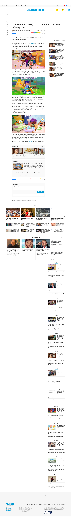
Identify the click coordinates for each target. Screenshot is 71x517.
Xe (56, 456)
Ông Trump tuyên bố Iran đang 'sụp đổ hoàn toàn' (60, 284)
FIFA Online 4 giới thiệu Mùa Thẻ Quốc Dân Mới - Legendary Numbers (27, 172)
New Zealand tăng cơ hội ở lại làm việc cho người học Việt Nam (55, 397)
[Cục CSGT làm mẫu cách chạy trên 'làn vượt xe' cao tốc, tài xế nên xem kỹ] (52, 460)
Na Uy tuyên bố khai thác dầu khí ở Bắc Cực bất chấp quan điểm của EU (56, 291)
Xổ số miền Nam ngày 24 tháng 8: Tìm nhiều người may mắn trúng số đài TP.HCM (55, 329)
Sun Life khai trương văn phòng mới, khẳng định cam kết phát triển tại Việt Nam (55, 310)
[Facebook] (66, 5)
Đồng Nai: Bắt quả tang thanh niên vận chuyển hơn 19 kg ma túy (56, 272)
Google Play (34, 200)
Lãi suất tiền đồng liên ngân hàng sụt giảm (55, 307)
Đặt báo (28, 504)
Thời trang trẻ (56, 474)
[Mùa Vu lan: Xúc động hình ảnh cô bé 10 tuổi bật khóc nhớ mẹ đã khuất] (52, 319)
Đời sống (56, 315)
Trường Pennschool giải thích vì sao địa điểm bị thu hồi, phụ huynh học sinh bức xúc (60, 391)
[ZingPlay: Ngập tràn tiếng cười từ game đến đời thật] (18, 166)
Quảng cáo (33, 504)
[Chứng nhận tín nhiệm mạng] (48, 512)
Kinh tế (56, 298)
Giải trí (56, 351)
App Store (31, 141)
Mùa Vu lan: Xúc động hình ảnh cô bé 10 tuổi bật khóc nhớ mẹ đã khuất (61, 319)
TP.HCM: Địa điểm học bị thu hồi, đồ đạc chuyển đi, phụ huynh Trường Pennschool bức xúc (56, 400)
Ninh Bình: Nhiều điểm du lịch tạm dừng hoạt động (56, 347)
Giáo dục (56, 387)
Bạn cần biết (18, 5)
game (21, 42)
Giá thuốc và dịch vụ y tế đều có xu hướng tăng (61, 426)
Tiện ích (22, 5)
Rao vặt (57, 497)
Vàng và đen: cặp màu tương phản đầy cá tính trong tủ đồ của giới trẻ (56, 487)
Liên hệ (26, 5)
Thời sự (56, 262)
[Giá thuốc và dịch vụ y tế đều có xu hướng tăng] (52, 427)
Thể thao (56, 406)
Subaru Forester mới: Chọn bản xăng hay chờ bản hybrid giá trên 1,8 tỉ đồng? (56, 466)
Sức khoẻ (20, 497)
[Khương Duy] (13, 31)
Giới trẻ (56, 368)
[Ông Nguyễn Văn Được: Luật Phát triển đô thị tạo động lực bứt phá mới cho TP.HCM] (52, 267)
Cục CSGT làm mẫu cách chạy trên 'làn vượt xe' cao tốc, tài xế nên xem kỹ (60, 460)
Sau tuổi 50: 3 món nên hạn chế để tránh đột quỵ (55, 433)
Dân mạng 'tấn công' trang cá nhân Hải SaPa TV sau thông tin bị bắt (60, 355)
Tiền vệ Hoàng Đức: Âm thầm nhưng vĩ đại (55, 415)
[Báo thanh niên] (35, 10)
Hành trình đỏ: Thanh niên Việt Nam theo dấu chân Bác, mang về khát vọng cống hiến (56, 382)
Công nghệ (14, 21)
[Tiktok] (68, 5)
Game (18, 21)
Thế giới (56, 281)
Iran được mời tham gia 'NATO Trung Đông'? (56, 293)
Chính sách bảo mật (46, 504)
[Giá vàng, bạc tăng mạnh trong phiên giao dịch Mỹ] (52, 302)
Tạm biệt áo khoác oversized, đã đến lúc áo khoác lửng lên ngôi (60, 479)
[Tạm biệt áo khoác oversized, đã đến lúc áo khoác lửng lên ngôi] (52, 479)
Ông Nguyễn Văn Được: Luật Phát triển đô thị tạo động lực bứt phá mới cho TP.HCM (60, 267)
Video (45, 500)
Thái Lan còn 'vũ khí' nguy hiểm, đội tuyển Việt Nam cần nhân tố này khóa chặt (61, 410)
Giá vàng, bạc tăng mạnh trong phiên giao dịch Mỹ (60, 301)
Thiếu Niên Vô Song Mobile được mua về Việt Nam (23, 175)
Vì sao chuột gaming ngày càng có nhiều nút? (56, 449)
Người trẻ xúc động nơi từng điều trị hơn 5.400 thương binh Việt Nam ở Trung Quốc (60, 373)
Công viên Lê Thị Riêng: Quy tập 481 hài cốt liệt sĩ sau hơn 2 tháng (56, 276)
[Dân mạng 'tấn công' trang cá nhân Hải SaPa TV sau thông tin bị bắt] (52, 355)
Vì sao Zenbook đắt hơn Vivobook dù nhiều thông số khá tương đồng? (60, 444)
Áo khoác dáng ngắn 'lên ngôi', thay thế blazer (56, 483)
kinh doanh (22, 138)
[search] (10, 10)
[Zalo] (69, 5)
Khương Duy (16, 30)
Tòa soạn (40, 504)
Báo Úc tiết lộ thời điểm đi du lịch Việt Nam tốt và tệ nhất (56, 343)
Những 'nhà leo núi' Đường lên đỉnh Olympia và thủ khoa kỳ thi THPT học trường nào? (56, 378)
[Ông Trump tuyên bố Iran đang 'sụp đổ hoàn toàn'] (52, 285)
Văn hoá (32, 497)
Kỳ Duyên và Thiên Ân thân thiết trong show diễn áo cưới (56, 364)
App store (13, 200)
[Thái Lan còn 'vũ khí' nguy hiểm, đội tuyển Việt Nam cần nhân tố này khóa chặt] (52, 410)
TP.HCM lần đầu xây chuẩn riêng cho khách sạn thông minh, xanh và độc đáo (60, 337)
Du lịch (56, 333)
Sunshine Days (18, 200)
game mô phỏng (24, 200)
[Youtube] (64, 5)
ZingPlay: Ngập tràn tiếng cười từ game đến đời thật (34, 163)
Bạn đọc (57, 495)
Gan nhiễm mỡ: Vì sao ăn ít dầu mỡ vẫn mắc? (56, 436)
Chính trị (8, 495)
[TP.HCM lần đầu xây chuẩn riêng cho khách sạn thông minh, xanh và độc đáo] (52, 337)
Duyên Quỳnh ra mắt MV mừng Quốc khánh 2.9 (56, 360)
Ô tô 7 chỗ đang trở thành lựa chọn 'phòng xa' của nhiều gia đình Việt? (56, 470)
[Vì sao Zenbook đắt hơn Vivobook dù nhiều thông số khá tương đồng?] (52, 444)
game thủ (33, 43)
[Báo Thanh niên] (10, 504)
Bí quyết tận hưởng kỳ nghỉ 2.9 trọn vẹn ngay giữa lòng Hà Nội (56, 325)
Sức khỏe (56, 423)
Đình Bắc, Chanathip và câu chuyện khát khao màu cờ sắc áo (56, 419)
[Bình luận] (7, 30)
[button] (7, 22)
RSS (36, 504)
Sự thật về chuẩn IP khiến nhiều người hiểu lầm (56, 452)
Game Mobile (29, 200)
